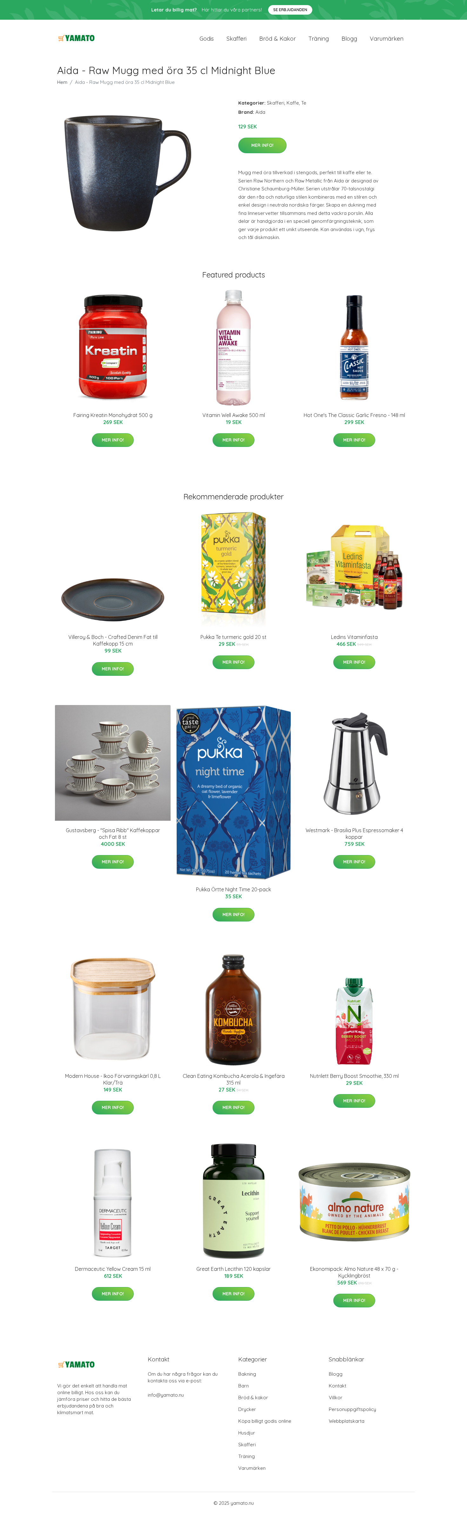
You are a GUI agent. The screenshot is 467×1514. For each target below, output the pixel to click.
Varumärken (386, 38)
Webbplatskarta (346, 1421)
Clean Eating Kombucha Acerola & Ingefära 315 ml (234, 1079)
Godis (207, 38)
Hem (62, 82)
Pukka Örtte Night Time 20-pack (233, 889)
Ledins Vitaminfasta (354, 637)
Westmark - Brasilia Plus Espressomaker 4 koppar (354, 833)
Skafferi (237, 38)
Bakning (247, 1374)
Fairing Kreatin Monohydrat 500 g (112, 415)
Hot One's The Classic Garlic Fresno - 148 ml (354, 415)
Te (303, 103)
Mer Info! (262, 145)
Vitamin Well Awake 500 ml (233, 415)
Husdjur (246, 1433)
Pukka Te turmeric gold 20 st (233, 637)
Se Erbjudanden (290, 9)
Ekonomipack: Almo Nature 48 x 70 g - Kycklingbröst (354, 1272)
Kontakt (337, 1386)
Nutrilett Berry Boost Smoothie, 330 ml (354, 1076)
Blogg (349, 38)
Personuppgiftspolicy (352, 1409)
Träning (318, 38)
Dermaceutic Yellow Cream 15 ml (113, 1269)
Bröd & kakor (277, 38)
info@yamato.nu (166, 1395)
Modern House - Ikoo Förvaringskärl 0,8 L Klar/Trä (113, 1079)
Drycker (247, 1409)
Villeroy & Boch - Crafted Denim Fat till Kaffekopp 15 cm (113, 640)
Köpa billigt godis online (264, 1421)
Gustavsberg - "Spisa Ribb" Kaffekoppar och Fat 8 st (113, 833)
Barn (243, 1386)
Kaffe (293, 103)
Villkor (335, 1397)
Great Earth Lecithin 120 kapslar (233, 1269)
